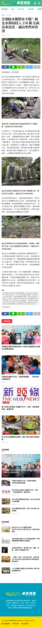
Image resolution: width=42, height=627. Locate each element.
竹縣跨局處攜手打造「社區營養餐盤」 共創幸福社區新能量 (20, 377)
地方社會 (21, 9)
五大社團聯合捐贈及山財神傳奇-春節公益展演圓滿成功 (26, 569)
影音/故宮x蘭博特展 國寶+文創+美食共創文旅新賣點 (20, 438)
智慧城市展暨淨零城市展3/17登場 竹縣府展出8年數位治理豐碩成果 (21, 347)
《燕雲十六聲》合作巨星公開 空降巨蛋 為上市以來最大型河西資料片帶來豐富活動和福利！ (26, 559)
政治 (12, 9)
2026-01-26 (5, 35)
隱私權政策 (25, 624)
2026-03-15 (5, 352)
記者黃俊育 (6, 307)
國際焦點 (5, 9)
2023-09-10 (16, 534)
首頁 (3, 15)
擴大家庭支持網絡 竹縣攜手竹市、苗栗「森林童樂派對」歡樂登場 (20, 408)
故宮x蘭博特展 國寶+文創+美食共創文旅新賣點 (25, 509)
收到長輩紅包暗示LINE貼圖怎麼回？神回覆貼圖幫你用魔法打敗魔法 (26, 540)
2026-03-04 (15, 564)
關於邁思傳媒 (6, 624)
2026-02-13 (16, 543)
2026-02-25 (16, 573)
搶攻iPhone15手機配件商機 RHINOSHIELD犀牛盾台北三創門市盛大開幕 (26, 529)
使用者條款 (15, 624)
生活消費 (31, 9)
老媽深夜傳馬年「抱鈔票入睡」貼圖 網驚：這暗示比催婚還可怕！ (25, 549)
